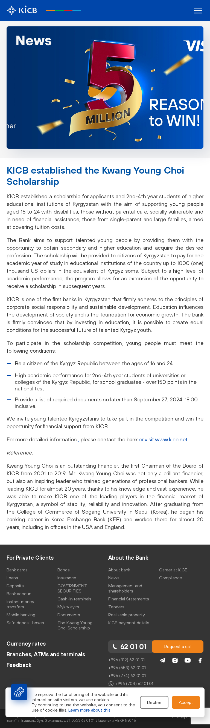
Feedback (19, 665)
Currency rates (26, 643)
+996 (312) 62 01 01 (126, 659)
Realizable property (126, 614)
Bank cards (17, 569)
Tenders (116, 606)
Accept (186, 702)
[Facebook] (200, 660)
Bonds (63, 569)
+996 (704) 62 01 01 (134, 683)
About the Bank (128, 557)
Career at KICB (173, 569)
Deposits (15, 585)
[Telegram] (162, 660)
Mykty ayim (68, 606)
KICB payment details (128, 622)
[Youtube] (187, 660)
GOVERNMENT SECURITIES (72, 588)
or (142, 439)
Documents (68, 614)
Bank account (20, 593)
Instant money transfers (20, 604)
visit (150, 439)
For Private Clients (30, 557)
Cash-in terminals (74, 598)
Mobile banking (21, 614)
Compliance (170, 577)
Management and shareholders (125, 588)
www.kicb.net (172, 439)
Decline (154, 702)
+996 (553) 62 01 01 (127, 667)
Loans (12, 577)
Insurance (66, 577)
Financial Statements (128, 598)
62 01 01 (133, 647)
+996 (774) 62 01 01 (127, 675)
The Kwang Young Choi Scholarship (74, 625)
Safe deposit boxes (25, 622)
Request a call (177, 646)
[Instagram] (175, 660)
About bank (119, 569)
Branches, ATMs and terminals (46, 654)
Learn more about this (89, 709)
